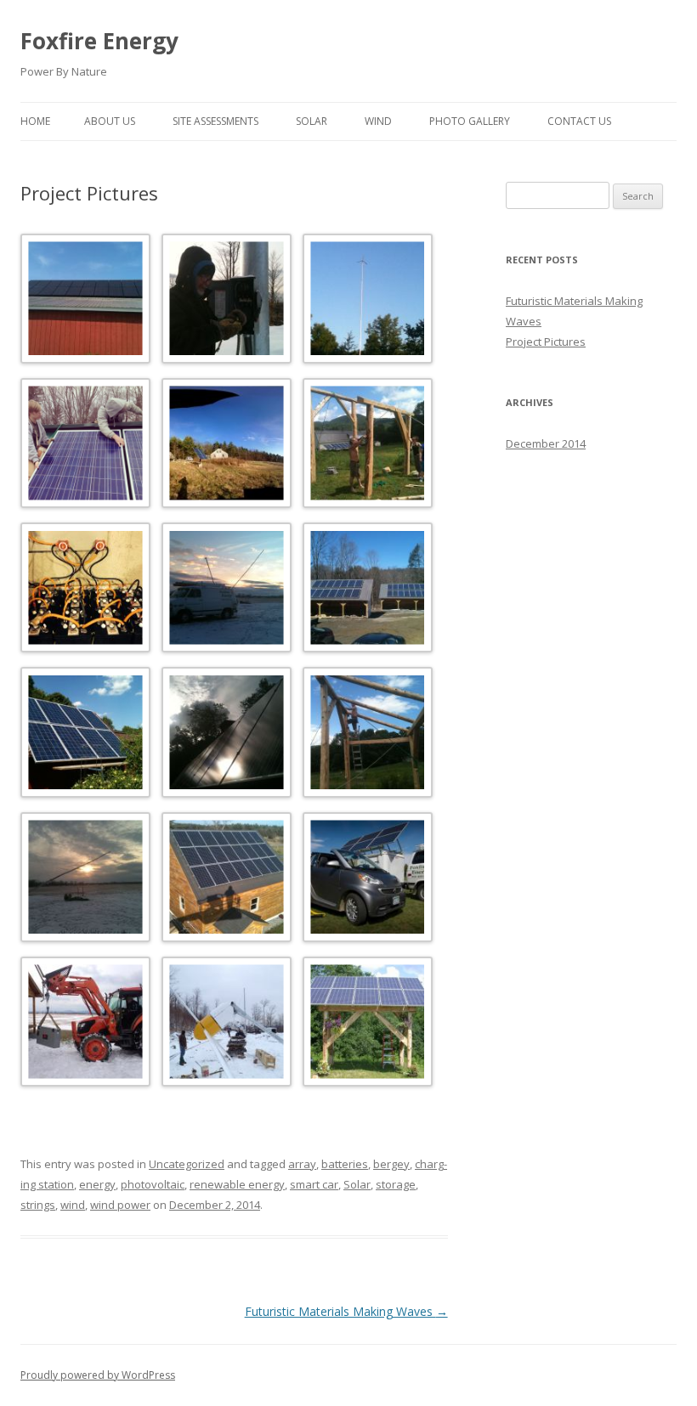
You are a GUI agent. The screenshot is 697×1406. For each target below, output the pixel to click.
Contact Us (579, 121)
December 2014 (546, 443)
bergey (391, 1164)
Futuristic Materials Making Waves (346, 1311)
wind (72, 1204)
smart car (314, 1184)
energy (97, 1184)
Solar (311, 121)
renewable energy (237, 1184)
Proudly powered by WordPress (97, 1375)
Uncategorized (186, 1164)
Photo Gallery (469, 121)
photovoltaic (152, 1184)
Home (35, 121)
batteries (344, 1164)
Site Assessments (215, 121)
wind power (120, 1204)
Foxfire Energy (99, 40)
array (302, 1164)
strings (37, 1204)
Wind (378, 121)
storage (396, 1184)
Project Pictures (546, 341)
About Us (109, 121)
